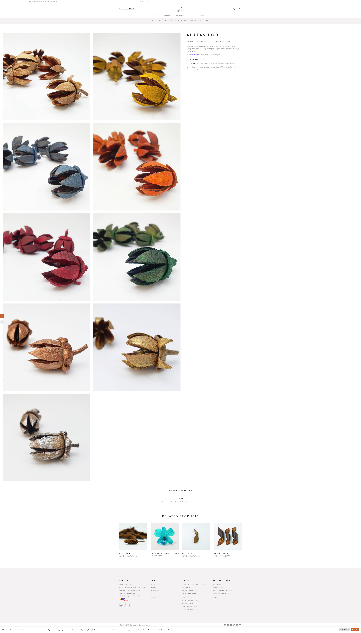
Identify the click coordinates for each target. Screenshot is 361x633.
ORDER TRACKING (219, 588)
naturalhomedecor (231, 67)
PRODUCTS (154, 588)
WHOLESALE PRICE (219, 594)
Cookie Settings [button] (344, 630)
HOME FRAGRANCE (188, 609)
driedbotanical (210, 67)
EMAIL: (121, 596)
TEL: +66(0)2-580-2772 (127, 593)
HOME (153, 584)
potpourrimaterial (203, 70)
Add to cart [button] (165, 538)
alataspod (195, 70)
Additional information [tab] (180, 490)
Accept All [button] (355, 630)
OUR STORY (155, 591)
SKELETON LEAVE (188, 603)
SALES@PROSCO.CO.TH (132, 596)
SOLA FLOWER (186, 597)
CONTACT (148, 2)
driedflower (195, 67)
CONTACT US (155, 597)
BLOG (153, 594)
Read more (133, 538)
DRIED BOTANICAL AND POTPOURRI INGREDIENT (215, 63)
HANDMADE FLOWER (189, 594)
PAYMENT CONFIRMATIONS (222, 591)
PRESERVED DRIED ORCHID (160, 555)
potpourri (202, 67)
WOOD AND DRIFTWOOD (190, 606)
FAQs (141, 2)
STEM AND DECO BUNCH (190, 600)
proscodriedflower (220, 67)
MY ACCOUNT (217, 584)
